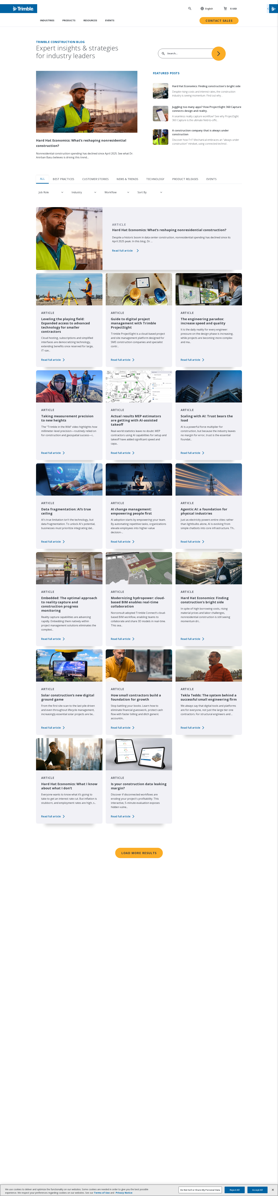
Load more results (139, 853)
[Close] (272, 1189)
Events (109, 20)
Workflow (110, 192)
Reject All (235, 1189)
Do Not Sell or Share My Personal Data (200, 1189)
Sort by (142, 192)
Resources (90, 20)
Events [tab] (211, 179)
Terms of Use (102, 1192)
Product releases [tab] (185, 179)
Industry (77, 192)
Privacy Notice (124, 1192)
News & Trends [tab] (127, 179)
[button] (205, 8)
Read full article (122, 250)
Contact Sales (219, 21)
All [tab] (42, 179)
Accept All (257, 1189)
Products (68, 20)
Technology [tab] (155, 179)
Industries (47, 20)
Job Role (44, 192)
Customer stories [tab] (95, 179)
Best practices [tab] (63, 179)
